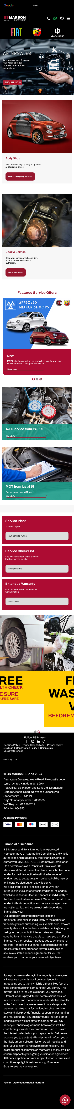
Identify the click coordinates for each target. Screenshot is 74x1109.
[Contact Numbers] (48, 18)
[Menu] (68, 18)
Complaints (46, 748)
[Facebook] (27, 741)
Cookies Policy (11, 745)
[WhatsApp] (55, 18)
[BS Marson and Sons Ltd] (14, 18)
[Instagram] (33, 741)
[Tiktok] (44, 741)
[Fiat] (16, 32)
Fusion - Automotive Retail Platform (23, 1082)
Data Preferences (13, 751)
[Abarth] (37, 32)
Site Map (8, 748)
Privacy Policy (55, 745)
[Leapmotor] (57, 32)
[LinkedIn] (38, 741)
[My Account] (62, 18)
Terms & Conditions (33, 745)
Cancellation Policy (26, 748)
